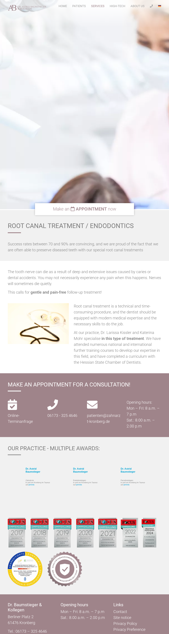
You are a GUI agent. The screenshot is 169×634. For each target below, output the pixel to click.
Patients (79, 6)
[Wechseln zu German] (159, 6)
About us (138, 6)
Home (63, 6)
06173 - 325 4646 (62, 415)
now (84, 209)
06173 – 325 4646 (31, 631)
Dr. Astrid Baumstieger (33, 470)
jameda (31, 485)
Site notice (122, 617)
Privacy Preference (129, 629)
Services (97, 6)
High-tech (117, 6)
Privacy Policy (125, 623)
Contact (120, 611)
